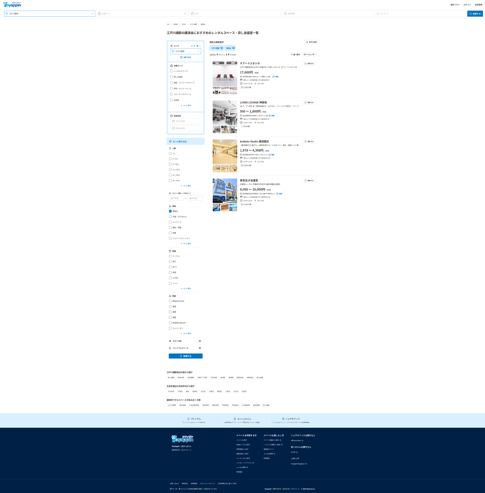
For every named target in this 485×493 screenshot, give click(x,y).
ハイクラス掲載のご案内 (272, 445)
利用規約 (239, 472)
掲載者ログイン (269, 449)
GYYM (293, 452)
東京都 (176, 24)
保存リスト (455, 4)
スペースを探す (241, 440)
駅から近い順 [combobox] (309, 54)
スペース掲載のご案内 (271, 440)
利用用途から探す (242, 449)
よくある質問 (241, 467)
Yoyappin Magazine (298, 464)
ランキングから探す (243, 458)
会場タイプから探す (243, 445)
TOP (168, 24)
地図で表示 (187, 57)
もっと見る (187, 105)
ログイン (467, 4)
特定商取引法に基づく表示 (227, 483)
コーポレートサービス (244, 463)
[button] (185, 71)
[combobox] (48, 13)
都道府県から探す (242, 454)
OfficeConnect (296, 440)
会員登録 (478, 4)
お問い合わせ (174, 483)
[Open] (92, 13)
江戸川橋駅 (193, 24)
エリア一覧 (194, 46)
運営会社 (185, 483)
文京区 (184, 24)
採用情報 (194, 483)
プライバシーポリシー (207, 483)
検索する (477, 13)
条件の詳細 (313, 42)
